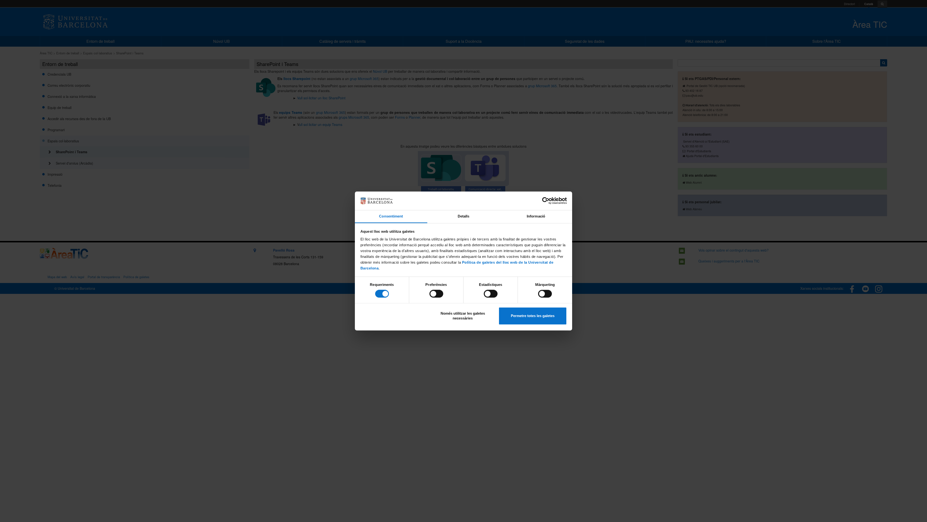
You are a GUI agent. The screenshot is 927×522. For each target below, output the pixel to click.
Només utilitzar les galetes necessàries (463, 315)
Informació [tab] (536, 216)
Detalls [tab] (464, 216)
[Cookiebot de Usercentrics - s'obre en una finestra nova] (546, 200)
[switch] (436, 294)
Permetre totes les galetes (533, 316)
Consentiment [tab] (391, 216)
